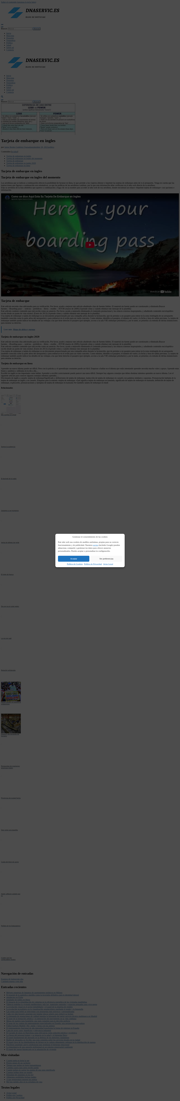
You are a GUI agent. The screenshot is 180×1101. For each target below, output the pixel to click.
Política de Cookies (75, 564)
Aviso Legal (108, 564)
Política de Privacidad (93, 564)
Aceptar (73, 559)
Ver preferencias (106, 559)
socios (95, 545)
